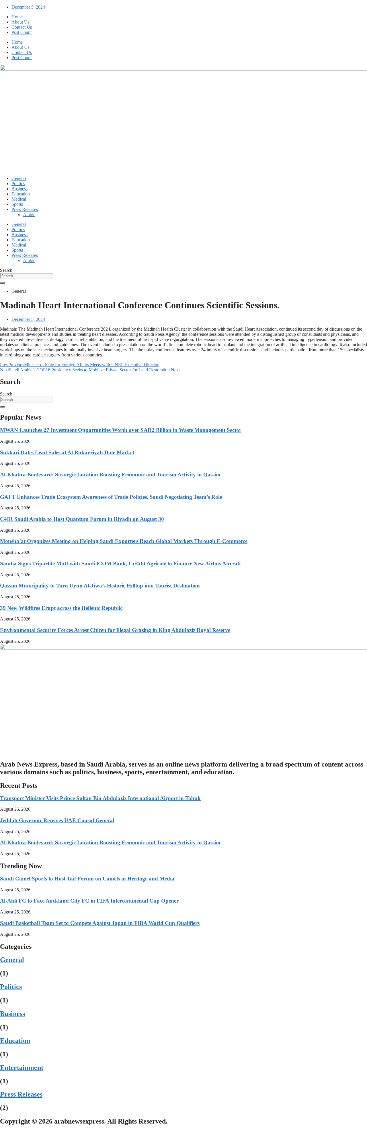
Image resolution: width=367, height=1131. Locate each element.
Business (19, 188)
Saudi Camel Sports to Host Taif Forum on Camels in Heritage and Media (87, 879)
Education (20, 193)
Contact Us (21, 27)
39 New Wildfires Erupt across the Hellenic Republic (61, 608)
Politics (18, 183)
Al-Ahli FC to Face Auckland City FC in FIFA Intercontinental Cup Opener (89, 901)
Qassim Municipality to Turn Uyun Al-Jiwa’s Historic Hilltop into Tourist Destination (100, 586)
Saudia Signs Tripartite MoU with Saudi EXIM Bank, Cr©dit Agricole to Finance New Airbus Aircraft (120, 563)
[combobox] (26, 276)
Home (17, 16)
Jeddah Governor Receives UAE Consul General (57, 820)
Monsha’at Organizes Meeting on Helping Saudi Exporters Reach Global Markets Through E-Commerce (123, 541)
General (18, 178)
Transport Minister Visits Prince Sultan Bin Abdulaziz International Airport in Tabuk (100, 798)
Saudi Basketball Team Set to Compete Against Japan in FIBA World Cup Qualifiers (100, 923)
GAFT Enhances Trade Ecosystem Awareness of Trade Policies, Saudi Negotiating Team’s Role (111, 497)
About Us (20, 22)
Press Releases (24, 209)
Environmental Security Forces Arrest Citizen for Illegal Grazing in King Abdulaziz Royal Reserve (115, 630)
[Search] (2, 283)
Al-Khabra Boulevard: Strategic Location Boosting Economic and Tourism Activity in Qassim (110, 475)
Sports (17, 204)
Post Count (21, 32)
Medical (18, 199)
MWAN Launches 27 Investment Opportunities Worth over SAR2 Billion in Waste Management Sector (120, 430)
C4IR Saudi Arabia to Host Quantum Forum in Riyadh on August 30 (82, 519)
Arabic (29, 214)
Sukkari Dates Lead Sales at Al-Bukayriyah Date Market (67, 452)
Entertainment (21, 1067)
